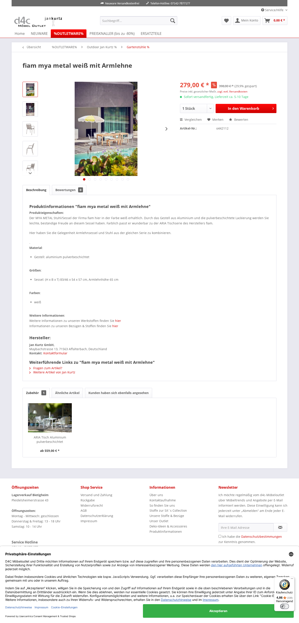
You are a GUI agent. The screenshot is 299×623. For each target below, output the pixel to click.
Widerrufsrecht (92, 505)
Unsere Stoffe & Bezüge (167, 516)
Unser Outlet (159, 521)
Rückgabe (88, 500)
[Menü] (292, 579)
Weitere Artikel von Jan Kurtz (53, 372)
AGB (84, 510)
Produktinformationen (166, 531)
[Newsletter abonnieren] (280, 527)
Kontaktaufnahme (163, 500)
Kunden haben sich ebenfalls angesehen (118, 393)
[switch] (284, 606)
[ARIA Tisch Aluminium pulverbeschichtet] (50, 417)
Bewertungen (68, 190)
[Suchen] (172, 20)
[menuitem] (138, 20)
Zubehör (35, 393)
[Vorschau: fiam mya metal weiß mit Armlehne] (30, 89)
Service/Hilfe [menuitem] (274, 10)
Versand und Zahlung (96, 495)
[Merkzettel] (226, 20)
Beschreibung (36, 190)
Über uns (156, 495)
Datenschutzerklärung (97, 516)
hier (118, 321)
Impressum (89, 521)
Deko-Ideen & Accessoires (168, 526)
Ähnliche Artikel (67, 393)
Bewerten (240, 119)
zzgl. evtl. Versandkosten (232, 91)
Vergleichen (193, 119)
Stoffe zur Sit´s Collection (168, 510)
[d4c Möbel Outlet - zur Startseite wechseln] (39, 21)
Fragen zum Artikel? (47, 368)
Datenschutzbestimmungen (261, 536)
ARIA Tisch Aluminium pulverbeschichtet (50, 439)
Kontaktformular (55, 353)
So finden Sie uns (162, 505)
